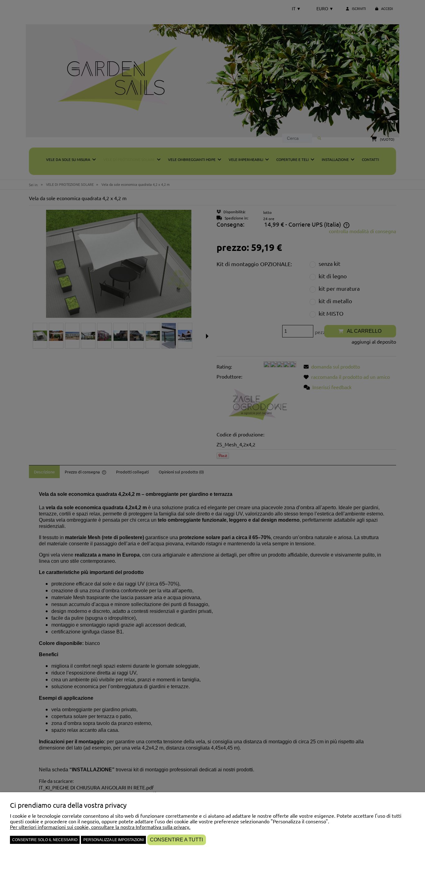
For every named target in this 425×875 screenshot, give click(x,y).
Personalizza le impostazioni (113, 840)
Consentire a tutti (176, 839)
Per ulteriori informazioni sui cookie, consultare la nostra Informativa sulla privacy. (100, 827)
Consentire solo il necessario (44, 840)
